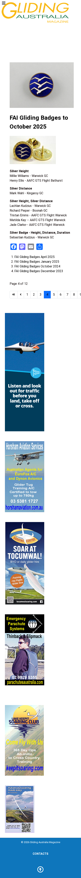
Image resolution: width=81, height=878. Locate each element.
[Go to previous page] (20, 294)
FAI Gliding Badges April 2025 (34, 257)
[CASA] (24, 372)
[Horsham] (24, 476)
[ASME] (19, 809)
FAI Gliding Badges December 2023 (38, 271)
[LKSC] (24, 740)
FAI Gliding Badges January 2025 (36, 261)
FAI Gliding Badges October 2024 (37, 266)
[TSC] (24, 563)
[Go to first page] (13, 294)
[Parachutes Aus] (24, 649)
